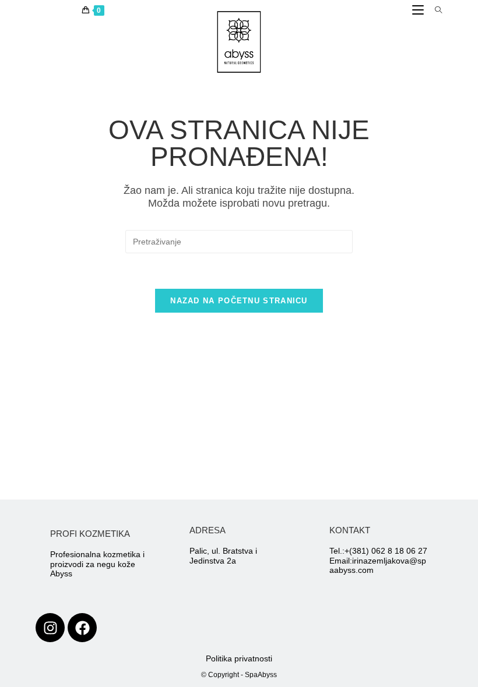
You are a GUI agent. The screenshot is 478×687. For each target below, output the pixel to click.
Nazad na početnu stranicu (239, 300)
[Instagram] (50, 627)
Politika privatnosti (239, 658)
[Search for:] (434, 10)
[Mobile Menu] (419, 10)
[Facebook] (82, 627)
